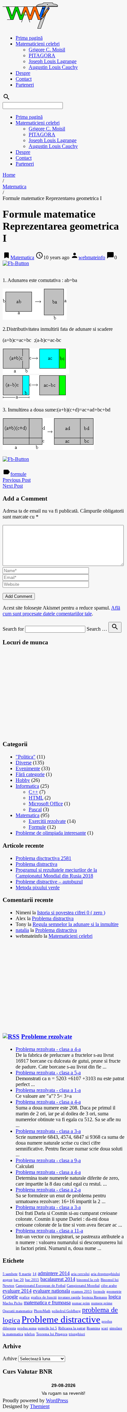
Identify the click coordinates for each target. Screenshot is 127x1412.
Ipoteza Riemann (94, 1297)
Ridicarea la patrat (71, 1328)
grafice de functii (44, 1297)
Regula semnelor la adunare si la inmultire (76, 924)
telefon (29, 1334)
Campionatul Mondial (83, 1285)
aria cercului (80, 1274)
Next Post (13, 486)
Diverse (24, 762)
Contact (24, 79)
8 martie (25, 1274)
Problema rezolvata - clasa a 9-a (48, 1160)
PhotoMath (42, 1311)
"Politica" (25, 757)
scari (104, 1328)
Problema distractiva (36, 864)
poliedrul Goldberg (66, 1311)
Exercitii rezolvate (47, 821)
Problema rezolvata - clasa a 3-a (48, 1131)
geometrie (113, 1291)
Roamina (93, 1328)
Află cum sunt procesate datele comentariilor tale (61, 610)
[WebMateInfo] (31, 27)
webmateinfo (91, 257)
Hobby (23, 780)
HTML (36, 797)
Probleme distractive (60, 1319)
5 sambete (10, 1274)
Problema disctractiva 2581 (43, 858)
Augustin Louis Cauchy (53, 67)
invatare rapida (69, 1297)
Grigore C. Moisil (47, 49)
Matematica (14, 186)
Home (9, 175)
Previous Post (17, 480)
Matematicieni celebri (38, 44)
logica (114, 1296)
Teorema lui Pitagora (51, 1334)
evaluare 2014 (17, 1291)
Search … (97, 629)
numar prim (81, 1303)
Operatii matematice (18, 1311)
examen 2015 (81, 1291)
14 (34, 1274)
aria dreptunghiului (105, 1274)
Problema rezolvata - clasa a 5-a (48, 1072)
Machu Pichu (12, 1303)
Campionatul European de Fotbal (40, 1285)
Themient (39, 1406)
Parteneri (25, 84)
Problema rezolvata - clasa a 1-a (48, 1090)
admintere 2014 (54, 1273)
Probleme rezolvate (46, 1036)
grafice (24, 1297)
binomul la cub (88, 1280)
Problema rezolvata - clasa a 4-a (48, 1049)
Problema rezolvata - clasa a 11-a (49, 1230)
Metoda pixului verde (38, 887)
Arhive (10, 1358)
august (7, 1280)
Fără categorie (30, 774)
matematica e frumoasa (47, 1302)
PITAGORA (42, 55)
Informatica (27, 786)
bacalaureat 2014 (57, 1279)
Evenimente (28, 768)
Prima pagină (29, 38)
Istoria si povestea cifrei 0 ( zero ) (71, 912)
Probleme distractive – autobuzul (49, 881)
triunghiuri (77, 1334)
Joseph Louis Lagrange (53, 61)
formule (18, 474)
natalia (22, 930)
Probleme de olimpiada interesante (51, 833)
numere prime (101, 1303)
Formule (37, 827)
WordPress (57, 1400)
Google (10, 1296)
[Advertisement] (51, 692)
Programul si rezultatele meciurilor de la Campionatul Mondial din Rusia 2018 (56, 873)
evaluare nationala (51, 1291)
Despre (23, 73)
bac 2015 (32, 1280)
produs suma (26, 1328)
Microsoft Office (46, 803)
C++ (33, 792)
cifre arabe (109, 1285)
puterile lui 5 (47, 1328)
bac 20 (19, 1280)
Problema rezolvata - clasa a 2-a (48, 1189)
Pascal (35, 809)
